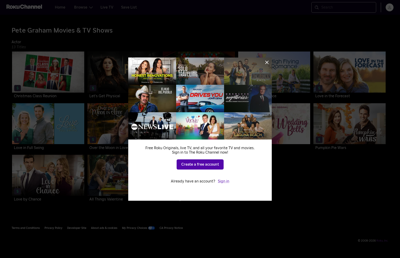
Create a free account (200, 164)
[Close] (267, 62)
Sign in (223, 181)
